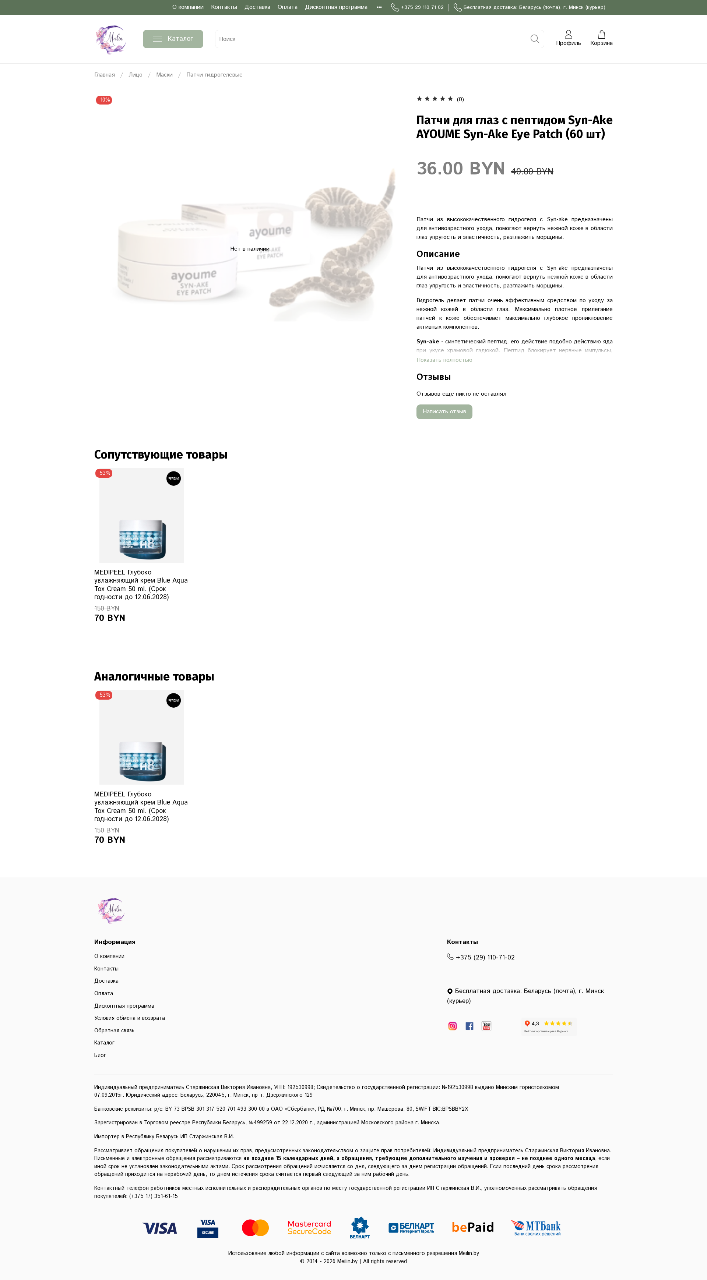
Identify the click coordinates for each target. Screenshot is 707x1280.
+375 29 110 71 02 (422, 7)
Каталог (180, 39)
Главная (104, 75)
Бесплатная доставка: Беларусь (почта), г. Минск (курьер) (534, 7)
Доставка (257, 7)
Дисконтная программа (336, 7)
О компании (188, 7)
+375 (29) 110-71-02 (484, 957)
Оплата (288, 7)
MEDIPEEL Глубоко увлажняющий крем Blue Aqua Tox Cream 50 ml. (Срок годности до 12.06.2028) (141, 584)
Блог (100, 1055)
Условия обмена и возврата (129, 1018)
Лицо (136, 75)
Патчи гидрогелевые (214, 75)
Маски (164, 75)
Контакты (224, 7)
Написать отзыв (444, 411)
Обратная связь (114, 1031)
